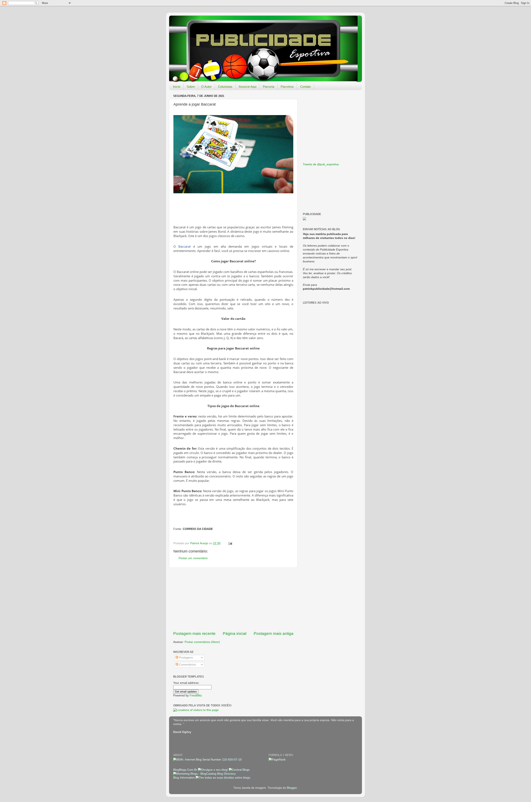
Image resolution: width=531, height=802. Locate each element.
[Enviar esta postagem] (230, 543)
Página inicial (234, 633)
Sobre (191, 86)
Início (176, 86)
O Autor (206, 86)
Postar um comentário (193, 558)
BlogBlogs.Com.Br (185, 769)
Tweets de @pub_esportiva (321, 164)
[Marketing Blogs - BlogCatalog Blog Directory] (204, 773)
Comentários (187, 664)
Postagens (185, 657)
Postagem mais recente (194, 633)
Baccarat (184, 246)
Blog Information (184, 777)
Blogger (292, 787)
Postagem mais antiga (274, 633)
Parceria (268, 86)
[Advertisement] (233, 599)
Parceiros (287, 86)
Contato (305, 86)
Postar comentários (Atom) (202, 642)
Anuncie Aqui (247, 86)
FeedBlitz (196, 695)
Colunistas (225, 86)
